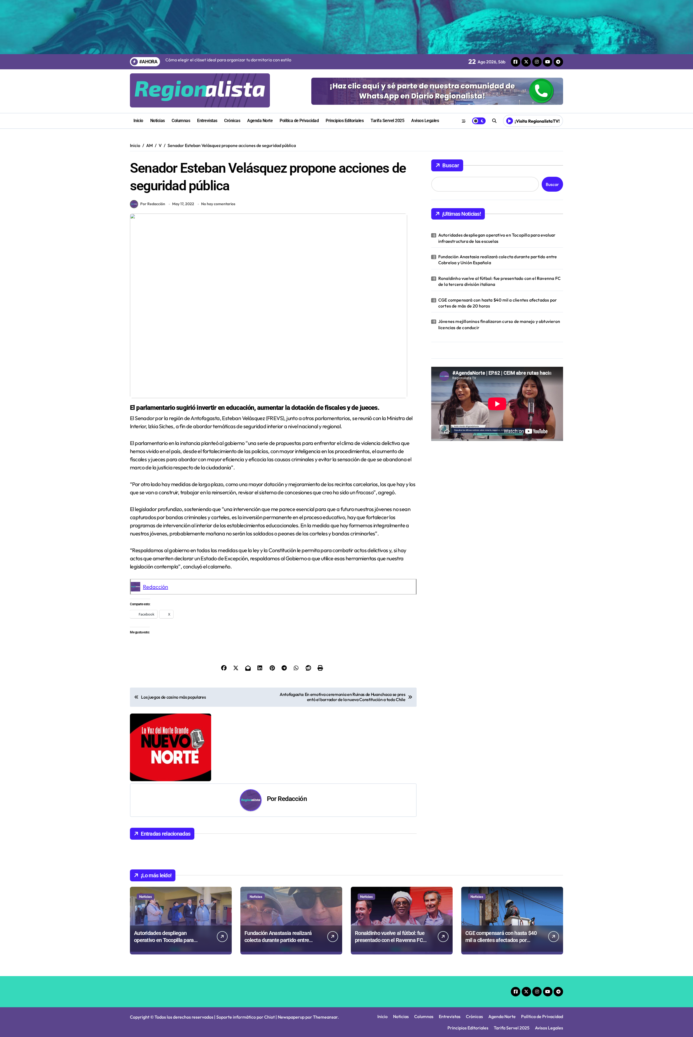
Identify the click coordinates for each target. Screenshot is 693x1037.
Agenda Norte (260, 120)
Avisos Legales (425, 120)
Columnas (181, 120)
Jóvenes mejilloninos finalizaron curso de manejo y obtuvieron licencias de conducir (499, 324)
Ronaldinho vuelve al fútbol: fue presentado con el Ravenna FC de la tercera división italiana (499, 281)
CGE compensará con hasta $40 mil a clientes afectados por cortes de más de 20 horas (497, 303)
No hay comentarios (218, 203)
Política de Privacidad (299, 120)
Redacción (155, 586)
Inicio (138, 120)
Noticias (157, 120)
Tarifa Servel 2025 (387, 120)
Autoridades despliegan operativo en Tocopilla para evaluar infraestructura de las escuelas (497, 238)
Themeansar (325, 1017)
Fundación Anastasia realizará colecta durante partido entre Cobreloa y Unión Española (497, 259)
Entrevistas (207, 120)
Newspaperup (291, 1017)
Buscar (450, 165)
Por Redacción (152, 203)
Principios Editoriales (345, 120)
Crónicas (232, 120)
